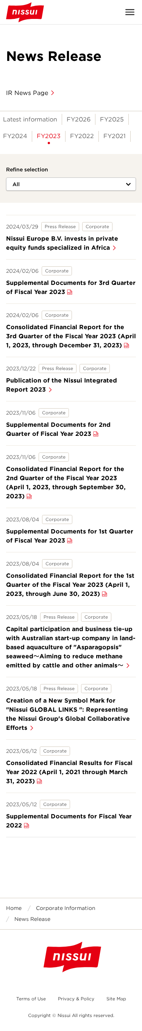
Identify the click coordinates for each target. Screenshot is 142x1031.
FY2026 (79, 119)
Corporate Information (65, 908)
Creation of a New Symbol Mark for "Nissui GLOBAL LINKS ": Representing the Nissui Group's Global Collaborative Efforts (68, 714)
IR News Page (27, 92)
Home (14, 908)
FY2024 (15, 136)
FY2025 (112, 119)
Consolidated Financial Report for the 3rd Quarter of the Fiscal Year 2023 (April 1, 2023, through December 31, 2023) (71, 336)
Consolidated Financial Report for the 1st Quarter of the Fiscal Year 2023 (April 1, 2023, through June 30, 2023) (70, 584)
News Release (32, 919)
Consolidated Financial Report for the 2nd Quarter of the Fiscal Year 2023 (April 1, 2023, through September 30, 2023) (66, 482)
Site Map (116, 998)
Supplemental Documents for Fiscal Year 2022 (69, 821)
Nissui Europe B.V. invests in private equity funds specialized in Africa (62, 243)
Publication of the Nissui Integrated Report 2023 (61, 385)
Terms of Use (31, 998)
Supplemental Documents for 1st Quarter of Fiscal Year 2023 (69, 536)
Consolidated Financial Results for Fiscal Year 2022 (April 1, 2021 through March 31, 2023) (69, 772)
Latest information (30, 119)
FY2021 (114, 136)
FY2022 (82, 136)
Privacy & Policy (76, 998)
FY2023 (49, 136)
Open (130, 12)
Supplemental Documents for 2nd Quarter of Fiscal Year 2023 (58, 429)
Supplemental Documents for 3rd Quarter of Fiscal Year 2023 (71, 287)
